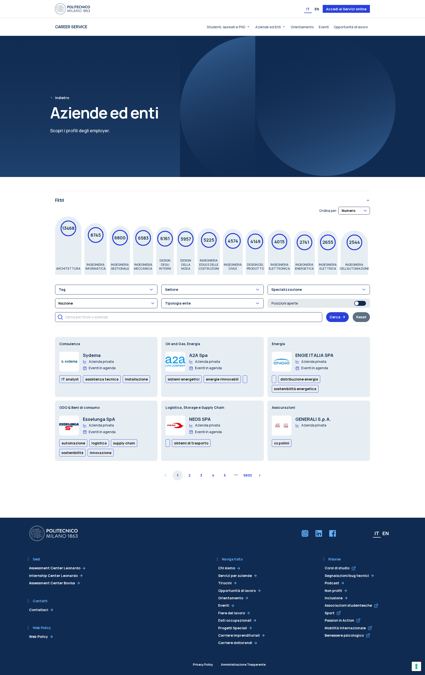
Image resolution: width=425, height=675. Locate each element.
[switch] (360, 303)
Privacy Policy (203, 664)
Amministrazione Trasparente (243, 664)
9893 (247, 475)
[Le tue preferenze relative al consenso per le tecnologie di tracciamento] (416, 666)
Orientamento (302, 27)
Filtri (59, 200)
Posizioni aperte (285, 303)
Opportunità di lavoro (351, 27)
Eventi (324, 27)
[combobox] (354, 210)
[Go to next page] (259, 475)
